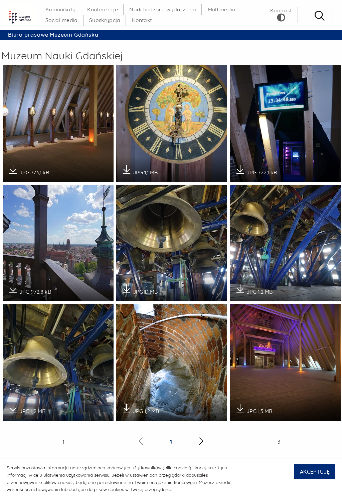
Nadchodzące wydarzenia (162, 9)
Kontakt (142, 20)
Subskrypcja (104, 20)
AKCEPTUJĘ (315, 471)
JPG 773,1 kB (34, 170)
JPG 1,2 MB (259, 289)
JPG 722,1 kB (261, 170)
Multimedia (221, 9)
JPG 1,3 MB (259, 409)
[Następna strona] (201, 442)
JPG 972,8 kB (35, 289)
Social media (61, 20)
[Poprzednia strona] (141, 442)
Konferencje (102, 9)
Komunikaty (60, 9)
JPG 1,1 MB (145, 170)
